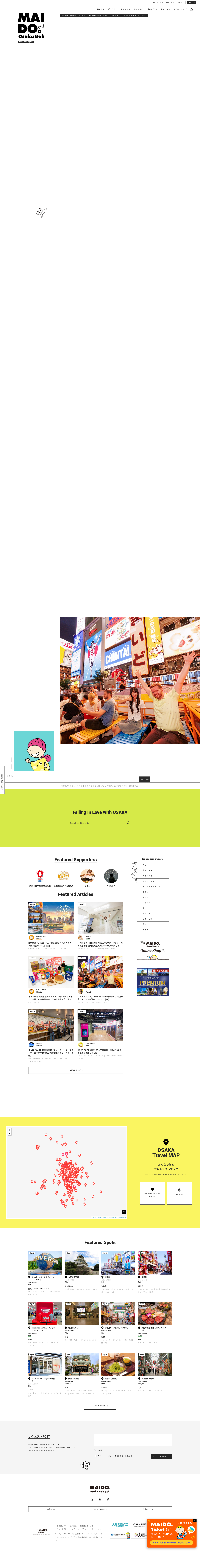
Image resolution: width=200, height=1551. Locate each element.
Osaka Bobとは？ (158, 2)
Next (147, 1345)
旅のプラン (152, 9)
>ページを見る (151, 1351)
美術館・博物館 (110, 1514)
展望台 (100, 1514)
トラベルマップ (180, 9)
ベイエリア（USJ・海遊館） (46, 1514)
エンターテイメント (151, 1451)
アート (145, 1462)
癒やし (145, 1457)
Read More (190, 1346)
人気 (94, 1514)
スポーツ (146, 1468)
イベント (146, 1478)
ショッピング (148, 1446)
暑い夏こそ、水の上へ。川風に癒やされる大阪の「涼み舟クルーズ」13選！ (50, 1509)
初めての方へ (170, 2)
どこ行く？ (112, 9)
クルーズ (31, 1514)
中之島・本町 (62, 1514)
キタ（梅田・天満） (84, 1514)
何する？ (101, 9)
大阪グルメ (125, 9)
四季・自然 (147, 1484)
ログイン (181, 2)
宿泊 (145, 1489)
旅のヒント (165, 9)
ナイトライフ (139, 9)
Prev (141, 1345)
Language (191, 2)
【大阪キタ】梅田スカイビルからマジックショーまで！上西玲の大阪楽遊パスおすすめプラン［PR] (100, 1509)
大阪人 (145, 1495)
